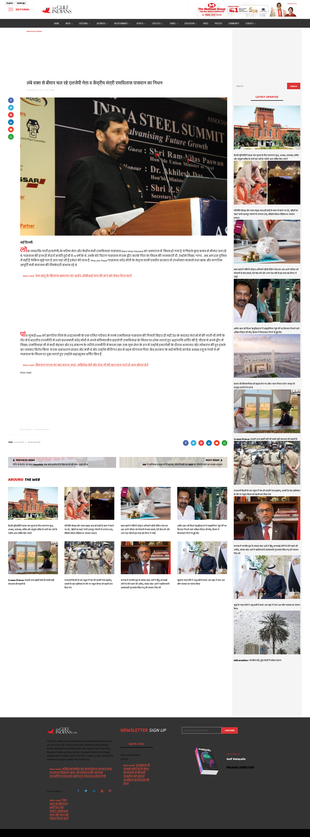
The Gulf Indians (62, 833)
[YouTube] (102, 791)
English (10, 3)
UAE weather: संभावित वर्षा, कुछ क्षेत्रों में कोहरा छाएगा (257, 660)
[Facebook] (78, 791)
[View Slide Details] (247, 9)
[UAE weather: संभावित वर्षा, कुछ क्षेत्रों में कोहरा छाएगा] (267, 632)
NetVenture (257, 833)
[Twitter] (86, 791)
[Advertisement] (123, 55)
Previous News (25, 460)
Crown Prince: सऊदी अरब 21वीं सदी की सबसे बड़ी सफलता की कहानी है (265, 439)
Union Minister (33, 442)
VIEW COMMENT (42, 429)
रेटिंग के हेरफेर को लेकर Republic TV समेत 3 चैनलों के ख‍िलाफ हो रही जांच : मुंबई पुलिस (50, 464)
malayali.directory (241, 767)
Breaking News (34, 31)
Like (51, 90)
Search (293, 86)
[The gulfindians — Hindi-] (57, 9)
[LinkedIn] (94, 791)
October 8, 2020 (35, 90)
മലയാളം (21, 3)
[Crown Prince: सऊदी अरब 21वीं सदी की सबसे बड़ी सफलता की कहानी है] (33, 557)
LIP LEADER (19, 442)
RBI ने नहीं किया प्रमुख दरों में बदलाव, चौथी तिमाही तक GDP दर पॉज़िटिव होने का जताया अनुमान (182, 464)
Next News (212, 460)
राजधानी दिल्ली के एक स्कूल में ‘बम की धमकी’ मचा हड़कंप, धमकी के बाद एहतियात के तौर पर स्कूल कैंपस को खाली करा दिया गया (88, 583)
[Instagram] (110, 791)
